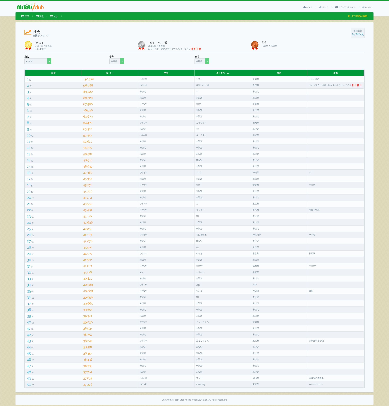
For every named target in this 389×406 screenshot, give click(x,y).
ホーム (325, 7)
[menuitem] (25, 16)
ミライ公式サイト (347, 7)
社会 (55, 16)
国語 (26, 16)
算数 (41, 16)
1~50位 (29, 61)
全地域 (199, 61)
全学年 (114, 61)
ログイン (369, 7)
